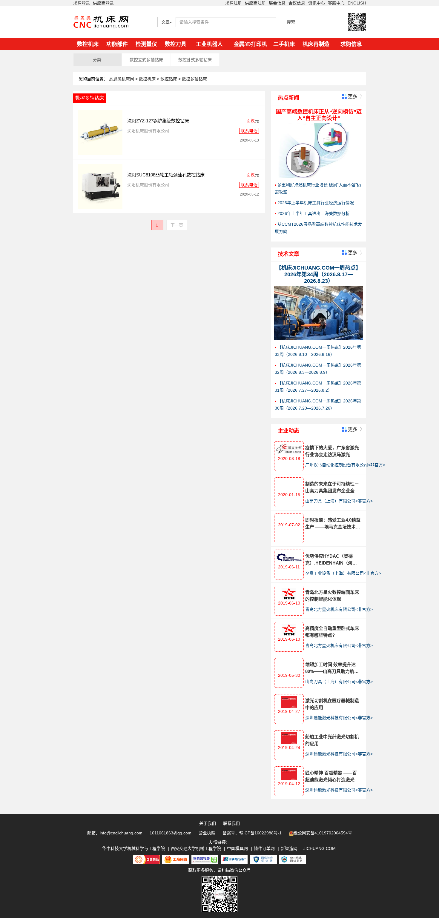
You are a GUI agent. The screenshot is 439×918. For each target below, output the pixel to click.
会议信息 (296, 3)
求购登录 (81, 3)
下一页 (177, 225)
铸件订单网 (264, 848)
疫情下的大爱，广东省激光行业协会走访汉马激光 (332, 451)
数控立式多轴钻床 (146, 59)
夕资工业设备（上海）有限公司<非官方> (343, 573)
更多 (355, 96)
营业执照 (207, 833)
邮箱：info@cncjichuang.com (114, 833)
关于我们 (207, 823)
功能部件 (117, 44)
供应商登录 (103, 3)
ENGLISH (357, 3)
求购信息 (351, 44)
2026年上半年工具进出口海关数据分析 (313, 213)
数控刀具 (175, 44)
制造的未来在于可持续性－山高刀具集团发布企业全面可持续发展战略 (332, 487)
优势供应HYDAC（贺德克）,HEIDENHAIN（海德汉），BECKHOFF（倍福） (332, 559)
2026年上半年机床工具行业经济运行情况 (315, 202)
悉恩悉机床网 (121, 78)
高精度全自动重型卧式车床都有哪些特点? (332, 632)
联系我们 (231, 823)
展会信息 (277, 3)
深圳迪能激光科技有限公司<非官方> (339, 717)
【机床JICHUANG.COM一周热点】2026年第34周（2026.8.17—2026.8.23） (318, 274)
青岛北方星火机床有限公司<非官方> (339, 609)
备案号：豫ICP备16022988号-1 (252, 833)
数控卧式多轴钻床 (195, 59)
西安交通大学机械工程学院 (196, 848)
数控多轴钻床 (194, 78)
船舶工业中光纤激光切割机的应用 (332, 740)
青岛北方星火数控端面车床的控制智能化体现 (332, 596)
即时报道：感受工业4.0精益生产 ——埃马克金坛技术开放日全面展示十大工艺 (332, 523)
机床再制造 (316, 44)
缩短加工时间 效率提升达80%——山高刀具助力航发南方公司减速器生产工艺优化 (332, 668)
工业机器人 (209, 44)
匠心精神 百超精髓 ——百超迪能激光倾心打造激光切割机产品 (332, 776)
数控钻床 (169, 78)
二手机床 (284, 44)
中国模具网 (237, 848)
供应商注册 (255, 3)
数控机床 (88, 44)
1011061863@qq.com (170, 833)
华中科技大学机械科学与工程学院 (133, 848)
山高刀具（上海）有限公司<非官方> (339, 501)
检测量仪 (146, 44)
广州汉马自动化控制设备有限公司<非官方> (345, 464)
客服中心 (336, 3)
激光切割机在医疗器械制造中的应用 (332, 704)
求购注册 (233, 3)
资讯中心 (316, 3)
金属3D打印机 (250, 44)
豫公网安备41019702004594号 (323, 833)
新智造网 (289, 848)
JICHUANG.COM (319, 848)
